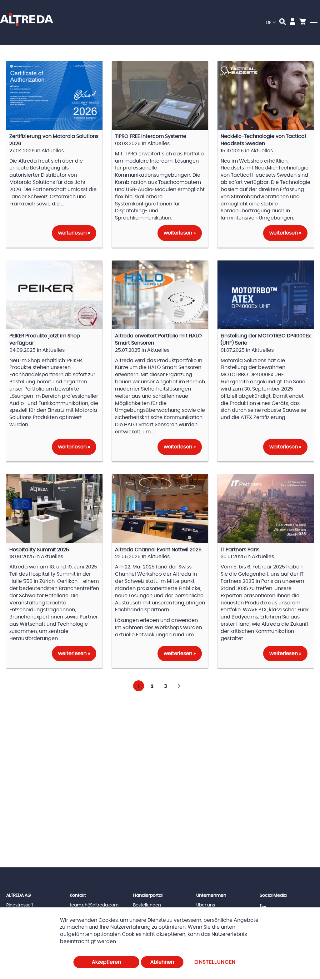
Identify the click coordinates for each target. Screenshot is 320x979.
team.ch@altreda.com (94, 905)
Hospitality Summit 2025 (39, 549)
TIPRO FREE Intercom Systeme (150, 136)
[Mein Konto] (293, 23)
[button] (271, 22)
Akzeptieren (106, 962)
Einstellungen (215, 962)
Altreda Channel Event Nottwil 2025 (158, 549)
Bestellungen (147, 905)
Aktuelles (53, 150)
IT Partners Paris (240, 549)
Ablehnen (162, 962)
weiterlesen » (74, 232)
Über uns (205, 905)
